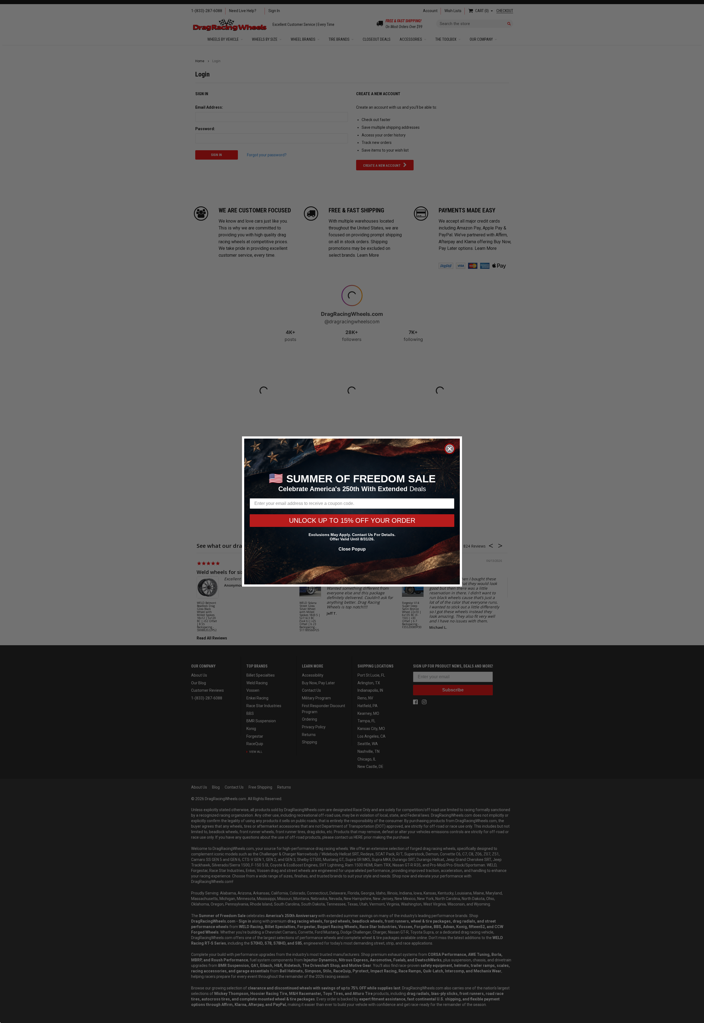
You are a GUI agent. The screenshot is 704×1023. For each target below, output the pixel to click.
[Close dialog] (450, 449)
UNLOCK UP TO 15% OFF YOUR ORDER (352, 520)
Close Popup (352, 549)
